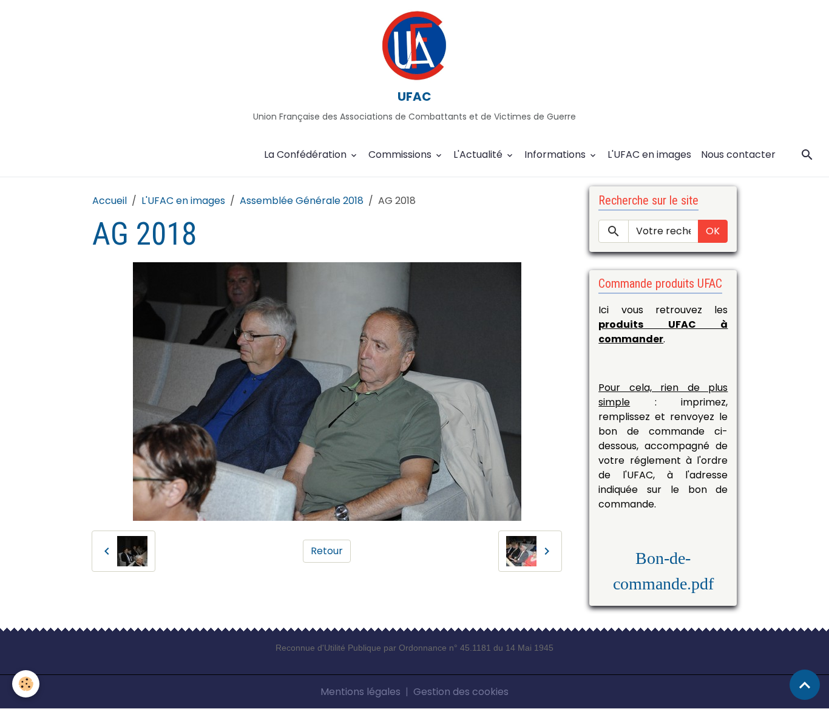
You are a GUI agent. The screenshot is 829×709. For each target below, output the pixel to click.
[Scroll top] (805, 685)
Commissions (401, 154)
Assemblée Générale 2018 (302, 201)
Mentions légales (360, 692)
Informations (556, 154)
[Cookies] (25, 683)
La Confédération (306, 154)
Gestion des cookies (461, 692)
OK (713, 231)
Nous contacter (738, 154)
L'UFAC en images (649, 154)
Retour (327, 551)
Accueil (109, 201)
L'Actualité (479, 154)
